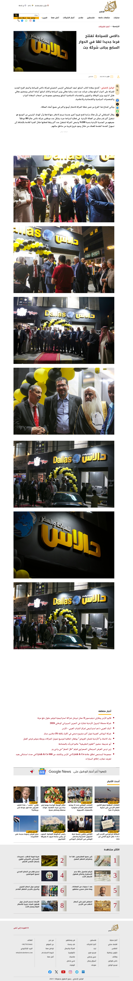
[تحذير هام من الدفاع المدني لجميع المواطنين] (49, 875)
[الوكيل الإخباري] (108, 7)
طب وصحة (59, 802)
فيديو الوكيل (112, 965)
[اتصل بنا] (19, 20)
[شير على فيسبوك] (117, 100)
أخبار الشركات (68, 17)
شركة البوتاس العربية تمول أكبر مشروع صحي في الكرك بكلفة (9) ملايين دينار (77, 734)
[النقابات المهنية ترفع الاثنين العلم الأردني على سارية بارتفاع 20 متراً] (107, 794)
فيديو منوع (92, 952)
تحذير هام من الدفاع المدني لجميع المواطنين (28, 872)
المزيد (44, 17)
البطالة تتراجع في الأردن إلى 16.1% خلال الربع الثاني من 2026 (107, 836)
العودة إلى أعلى (20, 928)
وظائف (114, 956)
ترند (94, 948)
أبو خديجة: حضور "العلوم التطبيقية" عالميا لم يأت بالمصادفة (84, 744)
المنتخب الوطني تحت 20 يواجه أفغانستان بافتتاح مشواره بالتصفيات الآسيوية (80, 807)
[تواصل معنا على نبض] (34, 21)
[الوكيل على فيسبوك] (50, 972)
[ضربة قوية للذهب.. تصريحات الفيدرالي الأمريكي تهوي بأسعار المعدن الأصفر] (49, 860)
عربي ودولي (59, 831)
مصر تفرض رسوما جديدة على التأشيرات (26, 835)
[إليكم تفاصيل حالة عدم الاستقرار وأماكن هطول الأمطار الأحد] (102, 875)
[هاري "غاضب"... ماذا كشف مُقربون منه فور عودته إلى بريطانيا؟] (26, 794)
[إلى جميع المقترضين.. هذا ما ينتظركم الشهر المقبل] (102, 860)
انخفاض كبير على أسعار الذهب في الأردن (82, 903)
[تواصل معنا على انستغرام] (30, 21)
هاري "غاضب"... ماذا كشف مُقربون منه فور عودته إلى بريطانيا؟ (27, 807)
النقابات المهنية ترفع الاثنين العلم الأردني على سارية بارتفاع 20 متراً (108, 807)
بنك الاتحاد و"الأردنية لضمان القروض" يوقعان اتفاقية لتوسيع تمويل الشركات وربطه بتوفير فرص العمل (67, 739)
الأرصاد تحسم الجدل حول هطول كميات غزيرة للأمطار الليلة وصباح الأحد (28, 904)
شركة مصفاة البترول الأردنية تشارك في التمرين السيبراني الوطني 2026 (80, 723)
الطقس (114, 948)
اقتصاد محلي (112, 944)
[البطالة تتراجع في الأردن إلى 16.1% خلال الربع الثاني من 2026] (107, 823)
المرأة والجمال (70, 948)
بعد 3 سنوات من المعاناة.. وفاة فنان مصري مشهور (82, 887)
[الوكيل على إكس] (56, 971)
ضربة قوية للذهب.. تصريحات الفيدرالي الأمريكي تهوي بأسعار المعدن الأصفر (28, 859)
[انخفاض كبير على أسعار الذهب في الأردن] (102, 906)
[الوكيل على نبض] (83, 971)
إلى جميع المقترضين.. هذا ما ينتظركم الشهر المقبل (80, 857)
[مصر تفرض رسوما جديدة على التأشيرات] (26, 823)
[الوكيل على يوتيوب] (63, 971)
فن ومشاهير (70, 940)
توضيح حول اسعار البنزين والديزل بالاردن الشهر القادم (27, 887)
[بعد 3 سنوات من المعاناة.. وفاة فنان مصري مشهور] (102, 890)
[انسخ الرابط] (117, 115)
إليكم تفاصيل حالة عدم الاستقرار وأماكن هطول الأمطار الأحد (82, 874)
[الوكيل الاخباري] (113, 928)
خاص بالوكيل (112, 961)
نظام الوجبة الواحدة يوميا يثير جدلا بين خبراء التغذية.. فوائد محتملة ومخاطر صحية (53, 807)
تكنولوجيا (71, 952)
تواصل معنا (50, 948)
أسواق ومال (91, 961)
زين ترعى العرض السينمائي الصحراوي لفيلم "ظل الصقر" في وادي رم (81, 749)
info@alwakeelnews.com (24, 952)
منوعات (33, 802)
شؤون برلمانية (85, 831)
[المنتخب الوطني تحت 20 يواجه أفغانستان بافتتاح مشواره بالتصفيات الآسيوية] (80, 794)
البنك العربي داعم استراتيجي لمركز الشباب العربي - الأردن (86, 729)
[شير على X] (117, 104)
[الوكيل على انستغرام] (70, 972)
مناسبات (72, 956)
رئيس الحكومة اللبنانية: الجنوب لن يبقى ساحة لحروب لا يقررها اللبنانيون (53, 836)
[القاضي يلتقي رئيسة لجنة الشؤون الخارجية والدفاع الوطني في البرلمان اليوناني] (80, 823)
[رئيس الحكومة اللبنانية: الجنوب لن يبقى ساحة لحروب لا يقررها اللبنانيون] (53, 823)
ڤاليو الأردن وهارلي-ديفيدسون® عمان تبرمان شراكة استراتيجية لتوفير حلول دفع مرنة (74, 718)
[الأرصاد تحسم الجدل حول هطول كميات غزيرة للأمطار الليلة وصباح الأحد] (49, 906)
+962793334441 (27, 944)
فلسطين (91, 17)
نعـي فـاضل (71, 961)
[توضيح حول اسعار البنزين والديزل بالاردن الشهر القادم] (49, 890)
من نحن (51, 940)
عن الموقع (50, 944)
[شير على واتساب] (117, 111)
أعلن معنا (55, 17)
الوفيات (72, 965)
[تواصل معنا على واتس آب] (26, 21)
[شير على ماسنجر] (117, 108)
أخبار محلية (113, 802)
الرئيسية (116, 26)
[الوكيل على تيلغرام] (76, 972)
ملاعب (80, 17)
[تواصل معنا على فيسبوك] (22, 21)
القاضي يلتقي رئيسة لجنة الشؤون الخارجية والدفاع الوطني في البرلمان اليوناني (80, 836)
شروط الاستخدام (48, 952)
